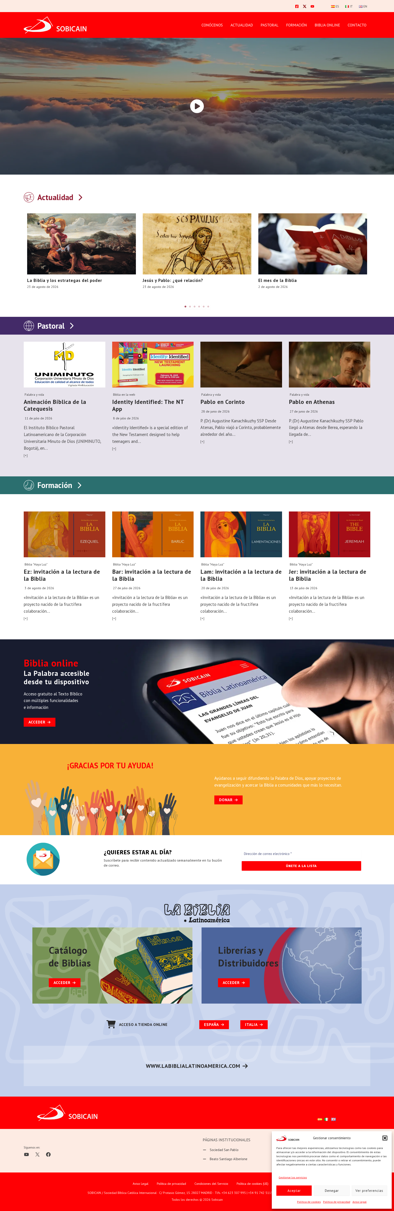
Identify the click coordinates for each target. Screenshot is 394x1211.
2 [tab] (190, 306)
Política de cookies (309, 1201)
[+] (26, 455)
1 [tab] (185, 306)
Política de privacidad (336, 1201)
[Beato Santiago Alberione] (225, 1159)
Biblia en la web (124, 394)
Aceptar (294, 1190)
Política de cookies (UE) (252, 1184)
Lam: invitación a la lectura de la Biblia (241, 575)
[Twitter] (304, 6)
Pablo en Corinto (222, 401)
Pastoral (51, 326)
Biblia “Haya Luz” (36, 564)
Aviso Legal (360, 1201)
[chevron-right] (80, 196)
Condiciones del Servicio (211, 1184)
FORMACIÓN (296, 25)
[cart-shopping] (111, 1024)
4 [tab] (199, 306)
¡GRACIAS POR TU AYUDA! (110, 765)
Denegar (332, 1190)
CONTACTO (357, 25)
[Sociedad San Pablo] (220, 1149)
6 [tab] (208, 306)
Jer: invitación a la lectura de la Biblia (327, 575)
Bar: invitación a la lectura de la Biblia (151, 575)
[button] (385, 1138)
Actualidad (242, 25)
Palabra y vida (34, 394)
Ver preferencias (369, 1190)
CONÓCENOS (212, 25)
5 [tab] (204, 306)
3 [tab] (194, 306)
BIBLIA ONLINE (327, 25)
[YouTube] (312, 6)
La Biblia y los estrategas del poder (64, 280)
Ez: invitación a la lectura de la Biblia (62, 575)
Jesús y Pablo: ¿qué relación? (173, 280)
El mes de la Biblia (277, 280)
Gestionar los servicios (293, 1177)
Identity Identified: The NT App (148, 405)
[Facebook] (297, 6)
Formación (54, 485)
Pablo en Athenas (312, 401)
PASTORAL (269, 25)
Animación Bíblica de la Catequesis (55, 405)
